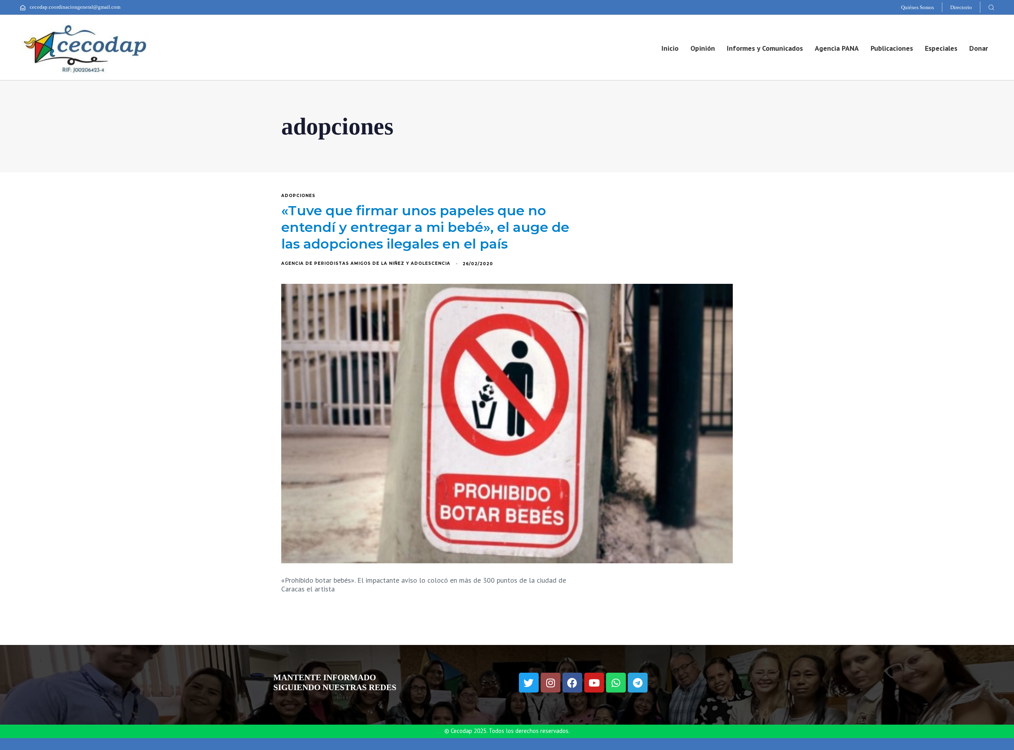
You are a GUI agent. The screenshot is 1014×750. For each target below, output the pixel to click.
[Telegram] (638, 683)
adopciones (298, 195)
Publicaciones (892, 48)
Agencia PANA (837, 48)
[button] (991, 7)
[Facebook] (572, 683)
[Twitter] (529, 683)
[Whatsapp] (616, 683)
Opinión (702, 48)
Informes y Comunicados (765, 48)
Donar (978, 48)
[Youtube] (594, 683)
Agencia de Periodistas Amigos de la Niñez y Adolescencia (365, 263)
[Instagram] (550, 683)
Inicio (670, 48)
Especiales (941, 48)
